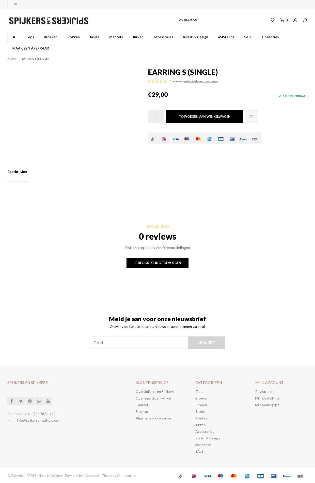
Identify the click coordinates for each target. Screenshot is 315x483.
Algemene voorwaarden (154, 418)
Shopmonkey (126, 476)
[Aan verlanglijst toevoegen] (252, 116)
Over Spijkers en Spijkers (155, 391)
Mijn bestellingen (268, 398)
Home (11, 58)
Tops (30, 37)
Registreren (264, 391)
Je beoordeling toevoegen (157, 263)
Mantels (116, 37)
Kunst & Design (195, 37)
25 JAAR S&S (189, 20)
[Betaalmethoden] (153, 138)
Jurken (138, 37)
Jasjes (94, 37)
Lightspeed (91, 476)
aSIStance (226, 37)
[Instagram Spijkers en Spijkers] (30, 401)
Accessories (163, 37)
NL (15, 4)
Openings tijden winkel (153, 398)
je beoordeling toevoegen (201, 81)
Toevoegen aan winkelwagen (205, 116)
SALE (248, 37)
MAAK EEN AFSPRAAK (30, 48)
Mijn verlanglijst (267, 405)
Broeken (51, 37)
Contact (142, 405)
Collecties (270, 37)
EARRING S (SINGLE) (35, 58)
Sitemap (142, 411)
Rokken (73, 37)
